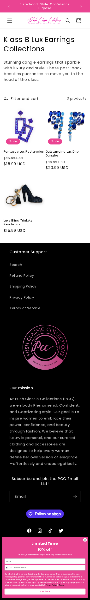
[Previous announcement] (9, 6)
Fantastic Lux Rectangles (24, 152)
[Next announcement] (81, 6)
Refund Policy (22, 275)
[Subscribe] (75, 496)
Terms (61, 585)
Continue (45, 591)
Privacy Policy (22, 297)
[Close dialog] (85, 540)
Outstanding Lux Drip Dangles (62, 153)
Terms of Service (25, 308)
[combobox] (8, 567)
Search (16, 264)
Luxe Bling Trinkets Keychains (18, 222)
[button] (9, 20)
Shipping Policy (23, 286)
